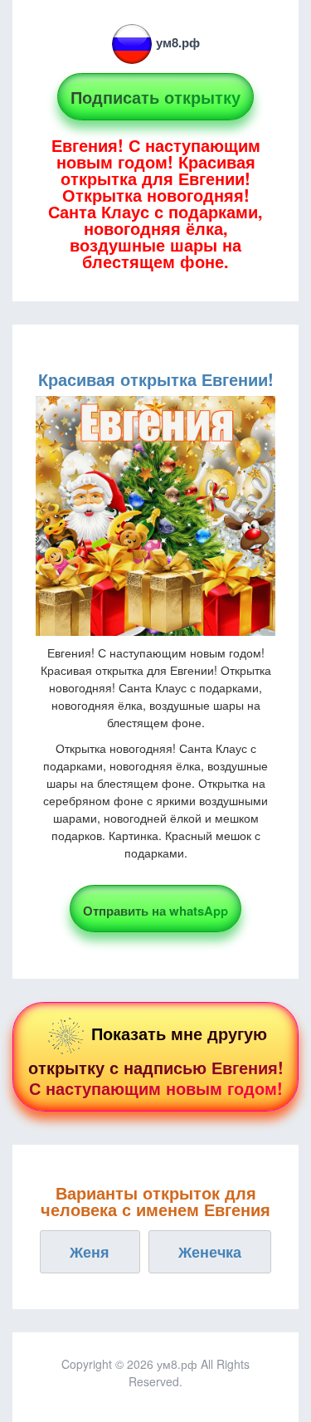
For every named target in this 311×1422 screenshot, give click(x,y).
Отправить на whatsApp (155, 911)
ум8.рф (178, 42)
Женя (89, 1252)
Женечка (209, 1252)
